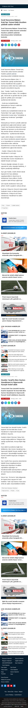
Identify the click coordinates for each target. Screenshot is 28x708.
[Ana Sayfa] (1, 10)
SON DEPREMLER (7, 663)
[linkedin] (15, 45)
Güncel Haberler (19, 658)
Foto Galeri (4, 667)
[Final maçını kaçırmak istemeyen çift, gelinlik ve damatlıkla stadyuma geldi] (14, 288)
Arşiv (11, 674)
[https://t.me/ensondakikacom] (14, 686)
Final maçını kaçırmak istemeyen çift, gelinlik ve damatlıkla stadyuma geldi (11, 298)
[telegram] (12, 45)
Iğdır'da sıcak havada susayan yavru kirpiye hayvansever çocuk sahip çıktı (13, 320)
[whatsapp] (9, 45)
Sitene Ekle (10, 691)
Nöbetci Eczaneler (5, 679)
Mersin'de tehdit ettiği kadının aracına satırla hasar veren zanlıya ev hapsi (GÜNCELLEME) (13, 276)
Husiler (11, 115)
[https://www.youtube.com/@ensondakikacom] (11, 686)
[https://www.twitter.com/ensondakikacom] (5, 686)
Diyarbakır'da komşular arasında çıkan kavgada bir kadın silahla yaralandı (12, 254)
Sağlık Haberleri (19, 660)
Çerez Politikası (9, 694)
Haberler (5, 10)
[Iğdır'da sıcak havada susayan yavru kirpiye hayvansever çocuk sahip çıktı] (14, 309)
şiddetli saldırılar (11, 74)
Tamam (21, 706)
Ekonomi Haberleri (7, 658)
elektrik (17, 139)
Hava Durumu (4, 677)
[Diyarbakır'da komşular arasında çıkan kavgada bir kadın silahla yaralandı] (14, 244)
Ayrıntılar (17, 706)
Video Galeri (4, 669)
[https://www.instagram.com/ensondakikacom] (8, 686)
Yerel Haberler (11, 10)
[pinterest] (19, 45)
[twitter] (5, 45)
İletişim (20, 691)
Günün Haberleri (14, 671)
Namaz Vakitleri (5, 681)
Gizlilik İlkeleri (18, 694)
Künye (16, 691)
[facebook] (2, 45)
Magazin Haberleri (7, 660)
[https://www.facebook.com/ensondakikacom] (2, 686)
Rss (6, 691)
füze (17, 86)
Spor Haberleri (19, 663)
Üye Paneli (13, 667)
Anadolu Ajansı (12, 218)
